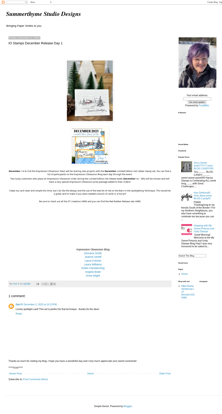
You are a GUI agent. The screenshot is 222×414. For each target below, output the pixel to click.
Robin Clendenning (93, 268)
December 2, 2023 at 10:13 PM (40, 304)
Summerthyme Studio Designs (43, 13)
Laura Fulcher (93, 260)
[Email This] (43, 283)
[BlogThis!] (45, 283)
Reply (19, 313)
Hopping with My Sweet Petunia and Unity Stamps (204, 228)
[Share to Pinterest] (54, 283)
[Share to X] (48, 283)
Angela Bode (93, 271)
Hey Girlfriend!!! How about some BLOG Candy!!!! (203, 195)
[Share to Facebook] (51, 283)
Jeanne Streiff (93, 256)
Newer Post (15, 373)
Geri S (19, 304)
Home (90, 373)
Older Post (165, 373)
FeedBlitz (204, 105)
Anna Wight (93, 275)
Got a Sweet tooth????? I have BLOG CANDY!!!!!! (203, 165)
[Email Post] (37, 283)
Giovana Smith (93, 253)
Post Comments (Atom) (35, 379)
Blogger (128, 406)
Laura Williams (93, 264)
